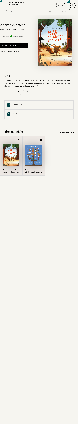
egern (12, 91)
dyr (16, 91)
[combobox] (26, 11)
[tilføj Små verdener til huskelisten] (41, 140)
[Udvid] (27, 91)
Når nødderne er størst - (11, 170)
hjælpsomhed (21, 91)
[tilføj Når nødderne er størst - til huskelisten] (18, 140)
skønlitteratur (21, 95)
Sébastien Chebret (19, 30)
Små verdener (30, 170)
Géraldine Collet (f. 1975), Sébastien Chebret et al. (11, 172)
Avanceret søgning (60, 11)
